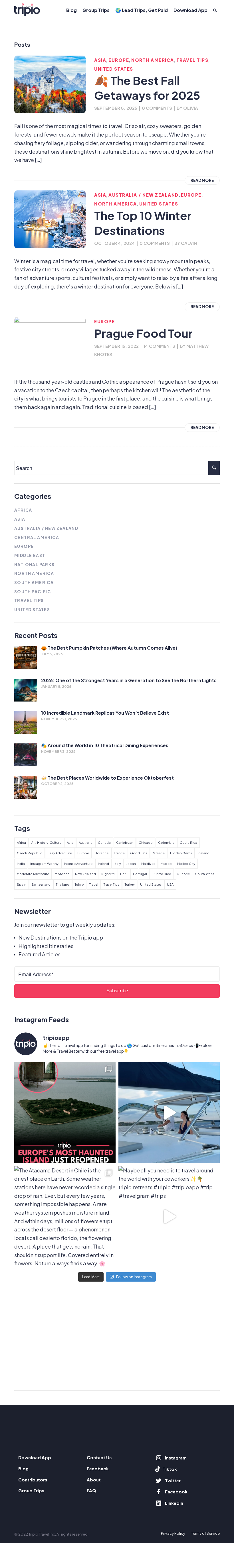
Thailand (62, 884)
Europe (118, 60)
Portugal (140, 874)
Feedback (98, 1468)
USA (170, 884)
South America (34, 582)
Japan (131, 863)
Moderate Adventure (33, 874)
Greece (159, 853)
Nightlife (108, 874)
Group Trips (31, 1490)
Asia (100, 60)
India (21, 863)
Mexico (166, 863)
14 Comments (159, 346)
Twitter (173, 1480)
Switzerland (41, 884)
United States (113, 69)
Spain (21, 884)
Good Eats (138, 853)
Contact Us (99, 1457)
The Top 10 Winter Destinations (142, 222)
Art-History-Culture (46, 842)
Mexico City (186, 863)
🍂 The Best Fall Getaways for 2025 (147, 87)
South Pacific (32, 591)
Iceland (203, 853)
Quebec (183, 874)
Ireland (103, 863)
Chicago (146, 842)
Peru (124, 874)
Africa (23, 510)
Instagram (176, 1457)
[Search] (215, 10)
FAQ (91, 1490)
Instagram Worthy (44, 863)
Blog (23, 1468)
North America (152, 60)
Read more (202, 180)
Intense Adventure (78, 863)
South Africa (205, 874)
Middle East (29, 555)
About (94, 1479)
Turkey (130, 884)
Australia (85, 842)
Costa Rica (188, 842)
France (119, 853)
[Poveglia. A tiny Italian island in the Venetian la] (65, 1112)
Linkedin (174, 1503)
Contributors (32, 1479)
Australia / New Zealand (143, 195)
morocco (62, 874)
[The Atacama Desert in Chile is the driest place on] (65, 1216)
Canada (104, 842)
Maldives (148, 863)
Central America (36, 537)
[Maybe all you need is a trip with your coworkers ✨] (169, 1112)
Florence (101, 853)
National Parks (34, 564)
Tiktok (170, 1469)
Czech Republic (29, 853)
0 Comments (157, 108)
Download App (34, 1457)
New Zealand (85, 874)
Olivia (190, 108)
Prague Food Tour (143, 333)
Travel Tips (192, 60)
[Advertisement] (117, 1342)
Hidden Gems (181, 853)
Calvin (189, 243)
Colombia (166, 842)
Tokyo (79, 884)
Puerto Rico (161, 874)
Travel (93, 884)
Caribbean (124, 842)
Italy (117, 863)
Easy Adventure (60, 853)
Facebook (176, 1491)
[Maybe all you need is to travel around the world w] (169, 1216)
